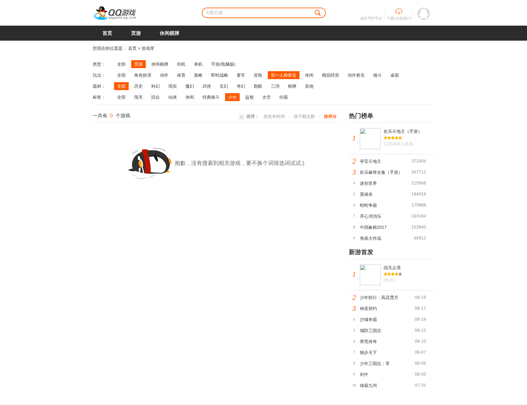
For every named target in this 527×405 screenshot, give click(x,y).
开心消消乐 (370, 216)
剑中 (364, 374)
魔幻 (189, 86)
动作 (164, 75)
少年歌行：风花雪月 (379, 297)
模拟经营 (330, 75)
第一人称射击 (283, 75)
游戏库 (148, 48)
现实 (172, 86)
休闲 (309, 75)
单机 (198, 64)
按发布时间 (274, 116)
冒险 (258, 75)
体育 (181, 75)
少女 (232, 97)
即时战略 (219, 75)
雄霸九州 (368, 385)
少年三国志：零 (375, 363)
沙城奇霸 (368, 319)
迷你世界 (368, 183)
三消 (275, 86)
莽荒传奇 (368, 341)
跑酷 (258, 86)
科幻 (155, 86)
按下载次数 (304, 116)
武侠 (207, 86)
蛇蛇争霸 (368, 205)
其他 (309, 86)
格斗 (377, 75)
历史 (138, 86)
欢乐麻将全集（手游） (381, 172)
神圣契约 (368, 308)
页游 (136, 33)
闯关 (138, 97)
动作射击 (356, 75)
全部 (121, 64)
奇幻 (241, 86)
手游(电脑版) (223, 64)
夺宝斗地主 (370, 161)
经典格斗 (211, 97)
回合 (155, 97)
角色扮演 (142, 75)
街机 (181, 64)
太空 (266, 97)
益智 (249, 97)
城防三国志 (370, 330)
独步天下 (368, 352)
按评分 (330, 116)
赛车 (241, 75)
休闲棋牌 (169, 33)
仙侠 (172, 97)
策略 (198, 75)
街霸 (283, 97)
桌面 (394, 75)
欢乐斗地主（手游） (403, 131)
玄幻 (224, 86)
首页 (107, 33)
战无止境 (392, 267)
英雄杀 (366, 194)
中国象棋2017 (373, 227)
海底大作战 (370, 238)
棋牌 (292, 86)
